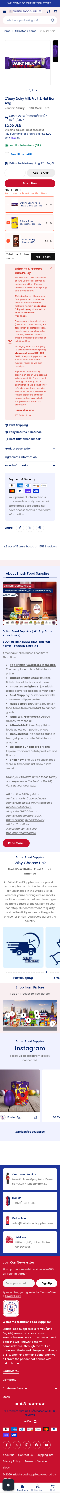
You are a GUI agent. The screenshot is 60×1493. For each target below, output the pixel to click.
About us (8, 1455)
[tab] (27, 574)
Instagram (30, 1048)
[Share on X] (30, 528)
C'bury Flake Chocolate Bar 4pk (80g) (30, 224)
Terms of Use (48, 1292)
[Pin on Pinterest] (40, 528)
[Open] (8, 1485)
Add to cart (43, 256)
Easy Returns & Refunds (25, 432)
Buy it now (30, 183)
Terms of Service (36, 1461)
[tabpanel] (30, 714)
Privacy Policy (12, 1461)
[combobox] (30, 20)
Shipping (10, 130)
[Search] (53, 20)
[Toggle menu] (5, 11)
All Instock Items (25, 31)
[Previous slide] (26, 90)
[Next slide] (36, 90)
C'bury (20, 108)
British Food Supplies (25, 1474)
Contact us (25, 1455)
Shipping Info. (45, 1455)
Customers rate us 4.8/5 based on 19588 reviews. (30, 1413)
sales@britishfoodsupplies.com (32, 1223)
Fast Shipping (18, 425)
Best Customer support (25, 439)
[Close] (51, 268)
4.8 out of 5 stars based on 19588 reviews (30, 546)
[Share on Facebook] (20, 528)
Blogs (6, 1467)
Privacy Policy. (13, 1296)
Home (6, 31)
